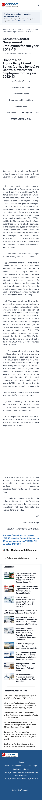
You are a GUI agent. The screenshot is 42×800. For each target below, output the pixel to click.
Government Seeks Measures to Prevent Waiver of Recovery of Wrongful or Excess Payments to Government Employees (26, 633)
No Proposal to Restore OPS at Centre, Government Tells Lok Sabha (25, 667)
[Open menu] (38, 4)
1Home (21, 762)
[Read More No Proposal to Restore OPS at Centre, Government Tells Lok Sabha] (9, 665)
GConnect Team (10, 54)
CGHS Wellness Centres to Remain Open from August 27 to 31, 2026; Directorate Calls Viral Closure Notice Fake (26, 577)
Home (5, 29)
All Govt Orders (14, 29)
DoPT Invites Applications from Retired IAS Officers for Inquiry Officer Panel (20, 612)
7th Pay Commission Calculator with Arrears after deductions (21, 774)
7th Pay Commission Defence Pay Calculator (21, 779)
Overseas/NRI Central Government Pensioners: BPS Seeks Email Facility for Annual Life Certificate (26, 620)
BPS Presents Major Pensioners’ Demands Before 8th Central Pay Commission (25, 678)
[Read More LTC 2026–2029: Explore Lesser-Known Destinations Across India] (9, 645)
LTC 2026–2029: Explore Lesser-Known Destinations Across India (26, 646)
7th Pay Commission (21, 769)
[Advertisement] (21, 146)
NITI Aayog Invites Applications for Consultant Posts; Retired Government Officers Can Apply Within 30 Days (20, 724)
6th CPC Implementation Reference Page (21, 766)
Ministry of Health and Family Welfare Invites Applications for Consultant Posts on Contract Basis (21, 715)
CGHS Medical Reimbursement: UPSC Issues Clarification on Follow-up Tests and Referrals (25, 601)
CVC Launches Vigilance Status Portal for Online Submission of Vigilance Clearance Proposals (26, 656)
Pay (23, 29)
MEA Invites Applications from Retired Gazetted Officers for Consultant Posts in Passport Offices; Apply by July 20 (21, 705)
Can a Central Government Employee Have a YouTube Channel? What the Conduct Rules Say (27, 589)
